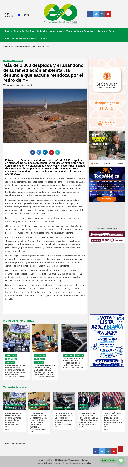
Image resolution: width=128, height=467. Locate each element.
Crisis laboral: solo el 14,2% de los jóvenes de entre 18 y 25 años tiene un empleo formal (89, 417)
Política (8, 31)
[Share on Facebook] (32, 154)
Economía (19, 31)
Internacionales (56, 31)
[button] (107, 184)
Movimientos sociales (26, 38)
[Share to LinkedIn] (45, 154)
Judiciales (40, 359)
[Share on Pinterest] (51, 154)
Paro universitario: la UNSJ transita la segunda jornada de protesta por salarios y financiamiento (15, 369)
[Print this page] (57, 154)
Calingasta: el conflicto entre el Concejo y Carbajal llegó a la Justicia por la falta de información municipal (45, 369)
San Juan (30, 31)
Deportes (102, 31)
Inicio (7, 443)
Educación (11, 359)
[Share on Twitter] (39, 154)
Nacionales (41, 31)
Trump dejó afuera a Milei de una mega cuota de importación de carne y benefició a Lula (113, 419)
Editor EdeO (26, 84)
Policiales (9, 38)
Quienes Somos (18, 443)
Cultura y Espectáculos (85, 31)
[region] (107, 184)
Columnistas (45, 38)
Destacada (8, 61)
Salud (111, 31)
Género (69, 31)
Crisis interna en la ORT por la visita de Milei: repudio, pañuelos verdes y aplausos (74, 361)
